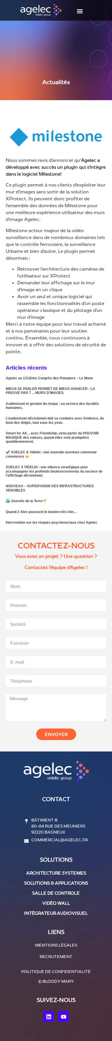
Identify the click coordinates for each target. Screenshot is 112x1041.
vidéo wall (56, 903)
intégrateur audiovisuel (56, 913)
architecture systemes (56, 873)
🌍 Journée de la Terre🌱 (26, 501)
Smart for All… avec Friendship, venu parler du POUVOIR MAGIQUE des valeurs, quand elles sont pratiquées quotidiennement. (52, 437)
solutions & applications (56, 883)
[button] (79, 11)
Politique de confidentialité (56, 971)
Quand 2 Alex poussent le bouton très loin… (41, 512)
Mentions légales (56, 945)
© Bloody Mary (56, 981)
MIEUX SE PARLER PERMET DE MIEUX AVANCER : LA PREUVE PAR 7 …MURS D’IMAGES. (50, 391)
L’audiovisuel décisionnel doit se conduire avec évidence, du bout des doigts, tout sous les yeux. (55, 420)
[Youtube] (63, 1016)
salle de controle (56, 893)
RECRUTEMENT (56, 956)
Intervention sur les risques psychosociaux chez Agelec (51, 522)
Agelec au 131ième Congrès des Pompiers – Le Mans (49, 378)
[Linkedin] (48, 1016)
